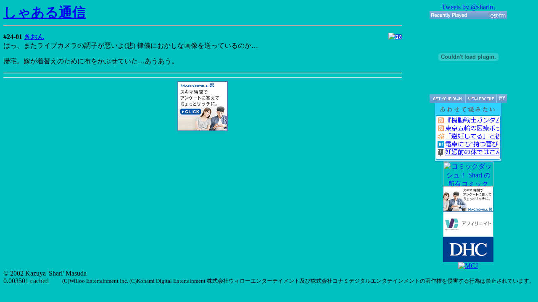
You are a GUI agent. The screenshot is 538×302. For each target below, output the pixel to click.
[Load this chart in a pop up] (501, 98)
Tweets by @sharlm (468, 6)
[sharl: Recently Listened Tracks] (468, 15)
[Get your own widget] (447, 98)
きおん (34, 36)
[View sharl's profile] (480, 98)
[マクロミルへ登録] (202, 129)
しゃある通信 (44, 12)
